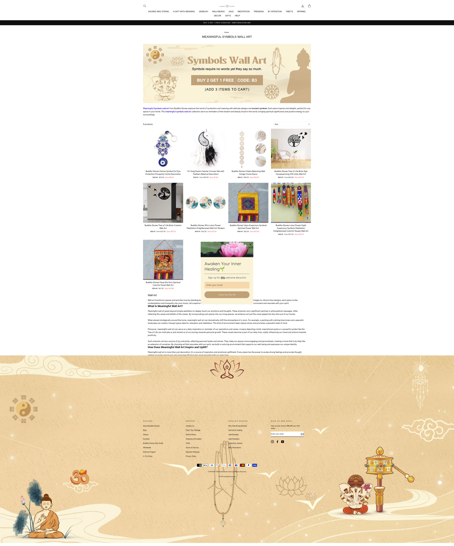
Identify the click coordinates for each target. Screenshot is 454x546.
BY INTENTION (275, 11)
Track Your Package (193, 430)
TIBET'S (289, 11)
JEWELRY (203, 11)
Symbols (146, 439)
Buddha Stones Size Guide (153, 443)
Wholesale (147, 447)
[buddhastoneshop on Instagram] (272, 441)
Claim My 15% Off (227, 294)
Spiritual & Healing (235, 430)
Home (226, 32)
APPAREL (301, 11)
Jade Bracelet (233, 434)
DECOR (217, 16)
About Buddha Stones (151, 426)
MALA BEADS (218, 11)
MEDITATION (244, 11)
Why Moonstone (234, 447)
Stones (145, 434)
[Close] (250, 244)
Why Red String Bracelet (237, 426)
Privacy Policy (191, 456)
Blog (144, 430)
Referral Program (149, 452)
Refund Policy (191, 434)
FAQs (188, 443)
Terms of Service (192, 447)
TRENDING (259, 11)
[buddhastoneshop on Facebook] (277, 441)
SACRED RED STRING (158, 11)
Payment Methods (192, 452)
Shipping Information (194, 439)
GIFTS (228, 16)
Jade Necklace (233, 439)
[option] (227, 22)
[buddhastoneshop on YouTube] (282, 441)
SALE (231, 11)
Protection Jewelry (235, 443)
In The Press (147, 456)
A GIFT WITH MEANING (184, 11)
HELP (237, 16)
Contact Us (190, 426)
